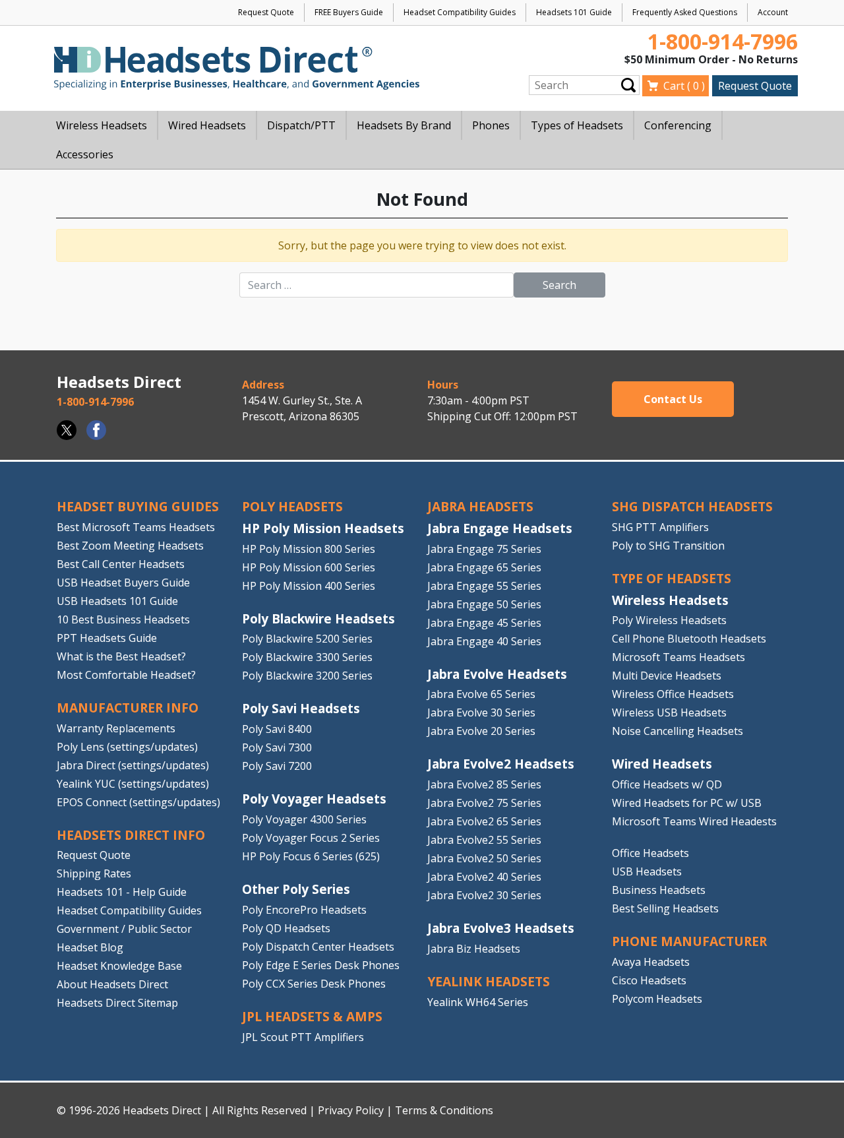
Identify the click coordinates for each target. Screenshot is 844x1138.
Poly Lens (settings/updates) (127, 747)
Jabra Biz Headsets (473, 948)
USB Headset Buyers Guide (123, 582)
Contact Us (673, 399)
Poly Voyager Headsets (314, 798)
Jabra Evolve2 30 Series (484, 895)
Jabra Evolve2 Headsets (500, 764)
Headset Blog (90, 947)
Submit (628, 84)
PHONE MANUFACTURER (689, 941)
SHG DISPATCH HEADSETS (692, 506)
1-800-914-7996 (723, 41)
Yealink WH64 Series (477, 1002)
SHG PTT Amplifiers (660, 527)
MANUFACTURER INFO (127, 707)
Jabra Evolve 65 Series (481, 694)
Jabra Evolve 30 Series (481, 712)
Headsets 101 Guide (574, 12)
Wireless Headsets (670, 600)
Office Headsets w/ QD (667, 784)
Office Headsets (650, 853)
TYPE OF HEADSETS (671, 578)
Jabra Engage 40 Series (484, 641)
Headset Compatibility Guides (460, 12)
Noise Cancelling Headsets (677, 731)
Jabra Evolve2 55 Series (484, 840)
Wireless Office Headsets (673, 694)
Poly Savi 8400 (277, 729)
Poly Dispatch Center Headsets (318, 946)
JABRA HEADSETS (480, 506)
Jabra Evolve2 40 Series (484, 876)
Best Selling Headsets (665, 908)
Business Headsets (659, 890)
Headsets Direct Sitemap (117, 1003)
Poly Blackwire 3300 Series (307, 657)
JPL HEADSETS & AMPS (312, 1016)
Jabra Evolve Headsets (497, 674)
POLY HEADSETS (292, 506)
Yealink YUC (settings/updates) (133, 783)
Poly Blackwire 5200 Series (307, 638)
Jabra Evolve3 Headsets (500, 928)
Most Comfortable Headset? (126, 675)
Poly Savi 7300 (277, 747)
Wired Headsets (662, 764)
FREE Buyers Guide (349, 12)
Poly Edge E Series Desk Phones (321, 965)
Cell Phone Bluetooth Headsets (689, 638)
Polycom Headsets (657, 999)
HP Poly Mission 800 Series (308, 549)
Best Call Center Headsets (121, 564)
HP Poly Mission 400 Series (308, 586)
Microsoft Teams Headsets (678, 657)
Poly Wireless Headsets (669, 620)
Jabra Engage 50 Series (484, 604)
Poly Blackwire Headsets (318, 618)
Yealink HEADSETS (488, 981)
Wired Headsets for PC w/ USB (687, 803)
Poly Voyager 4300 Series (304, 819)
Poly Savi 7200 (277, 766)
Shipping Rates (94, 873)
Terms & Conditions (444, 1110)
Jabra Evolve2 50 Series (484, 858)
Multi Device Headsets (666, 675)
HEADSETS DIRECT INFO (131, 835)
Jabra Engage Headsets (499, 528)
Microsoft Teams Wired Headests (694, 821)
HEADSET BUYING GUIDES (138, 506)
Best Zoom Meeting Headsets (130, 545)
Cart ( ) (684, 86)
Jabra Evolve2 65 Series (484, 821)
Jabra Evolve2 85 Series (484, 784)
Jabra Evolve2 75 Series (484, 803)
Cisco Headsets (649, 980)
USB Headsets (647, 871)
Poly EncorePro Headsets (304, 909)
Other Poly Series (296, 889)
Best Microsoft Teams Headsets (136, 527)
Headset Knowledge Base (119, 966)
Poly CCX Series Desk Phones (314, 983)
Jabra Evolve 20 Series (481, 731)
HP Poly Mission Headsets (323, 528)
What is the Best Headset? (121, 656)
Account (773, 12)
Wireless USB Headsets (669, 712)
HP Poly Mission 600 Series (308, 567)
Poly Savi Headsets (301, 708)
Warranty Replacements (116, 728)
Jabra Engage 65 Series (484, 567)
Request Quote (266, 12)
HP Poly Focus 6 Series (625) (311, 856)
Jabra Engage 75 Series (484, 549)
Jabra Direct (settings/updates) (133, 765)
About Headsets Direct (112, 984)
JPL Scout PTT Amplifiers (303, 1037)
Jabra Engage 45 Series (484, 623)
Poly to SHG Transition (668, 545)
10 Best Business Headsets (123, 619)
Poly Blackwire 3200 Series (307, 675)
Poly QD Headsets (286, 928)
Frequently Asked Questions (684, 12)
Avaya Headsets (651, 962)
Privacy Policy (351, 1110)
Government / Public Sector (124, 929)
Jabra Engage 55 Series (484, 586)
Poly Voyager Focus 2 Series (311, 838)
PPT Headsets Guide (107, 638)
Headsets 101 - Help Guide (122, 892)
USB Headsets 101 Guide (117, 601)
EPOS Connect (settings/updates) (138, 802)
